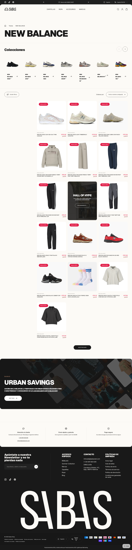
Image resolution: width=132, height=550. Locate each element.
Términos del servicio (28, 539)
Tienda (11, 26)
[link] (82, 205)
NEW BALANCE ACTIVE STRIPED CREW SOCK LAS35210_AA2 (78, 296)
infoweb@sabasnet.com (23, 440)
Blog (63, 475)
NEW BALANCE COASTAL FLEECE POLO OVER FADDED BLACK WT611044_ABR (47, 336)
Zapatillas (65, 469)
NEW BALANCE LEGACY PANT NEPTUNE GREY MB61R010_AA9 (109, 215)
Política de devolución (112, 472)
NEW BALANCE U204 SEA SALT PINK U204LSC (47, 135)
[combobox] (108, 2)
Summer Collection (68, 464)
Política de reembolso (8, 539)
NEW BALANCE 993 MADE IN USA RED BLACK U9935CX (109, 256)
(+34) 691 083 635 (23, 437)
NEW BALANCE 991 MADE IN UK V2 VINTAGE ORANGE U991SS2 (77, 256)
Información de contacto (9, 541)
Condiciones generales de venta (113, 476)
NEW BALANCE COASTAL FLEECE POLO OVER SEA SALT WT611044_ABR (109, 296)
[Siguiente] (88, 2)
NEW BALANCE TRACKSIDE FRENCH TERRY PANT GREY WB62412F (79, 175)
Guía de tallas (109, 464)
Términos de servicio (112, 469)
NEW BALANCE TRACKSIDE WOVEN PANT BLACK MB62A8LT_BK (48, 215)
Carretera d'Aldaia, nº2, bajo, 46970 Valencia (92, 468)
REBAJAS (65, 461)
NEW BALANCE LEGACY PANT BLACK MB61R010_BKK (47, 256)
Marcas (64, 467)
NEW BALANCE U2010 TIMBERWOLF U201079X (77, 135)
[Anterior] (44, 2)
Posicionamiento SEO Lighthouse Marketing (76, 547)
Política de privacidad (18, 539)
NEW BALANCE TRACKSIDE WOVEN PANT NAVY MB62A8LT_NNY (110, 175)
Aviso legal (109, 461)
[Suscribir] (36, 467)
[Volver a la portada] (5, 26)
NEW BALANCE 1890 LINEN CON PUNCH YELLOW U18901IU (109, 135)
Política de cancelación (20, 541)
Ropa (63, 472)
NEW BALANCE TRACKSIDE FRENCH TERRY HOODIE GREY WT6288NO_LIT (48, 175)
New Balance (40, 132)
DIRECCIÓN (88, 465)
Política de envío (110, 467)
